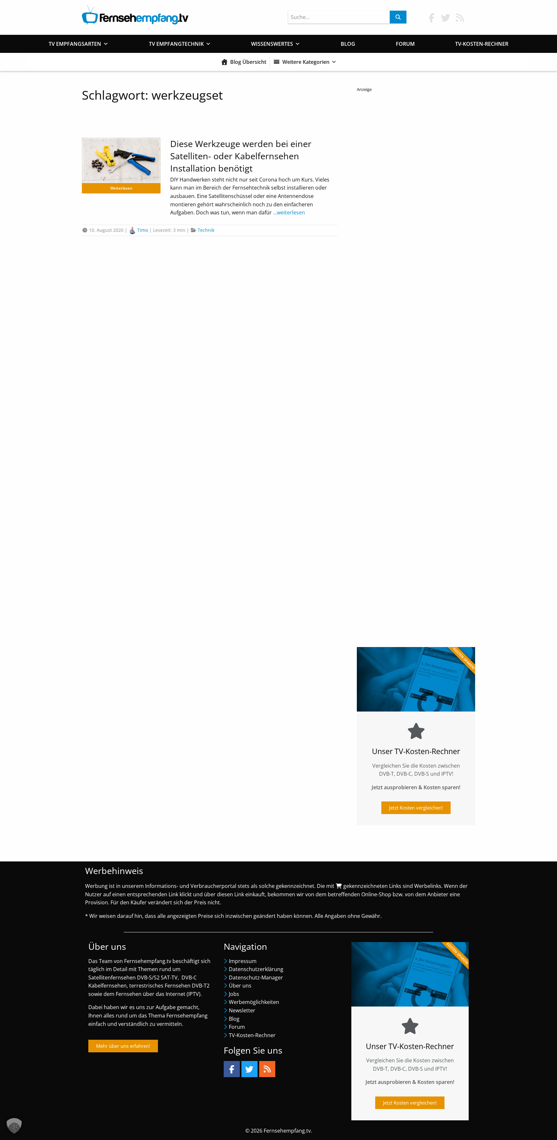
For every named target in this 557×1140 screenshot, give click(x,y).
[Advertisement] (416, 365)
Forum (405, 43)
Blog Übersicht (248, 61)
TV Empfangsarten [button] (75, 43)
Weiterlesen (121, 188)
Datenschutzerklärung (256, 969)
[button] (14, 1126)
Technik (206, 230)
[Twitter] (249, 1069)
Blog (348, 43)
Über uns (240, 985)
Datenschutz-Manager (256, 977)
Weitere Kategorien (305, 61)
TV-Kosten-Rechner (481, 43)
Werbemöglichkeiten (254, 1002)
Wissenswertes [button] (272, 43)
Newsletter (242, 1010)
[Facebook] (232, 1069)
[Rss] (267, 1069)
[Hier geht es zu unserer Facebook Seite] (431, 17)
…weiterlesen (288, 212)
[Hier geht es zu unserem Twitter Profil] (446, 17)
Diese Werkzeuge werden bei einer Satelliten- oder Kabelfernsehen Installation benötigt (240, 156)
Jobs (234, 994)
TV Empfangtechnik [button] (176, 43)
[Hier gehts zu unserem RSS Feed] (460, 17)
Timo (142, 230)
